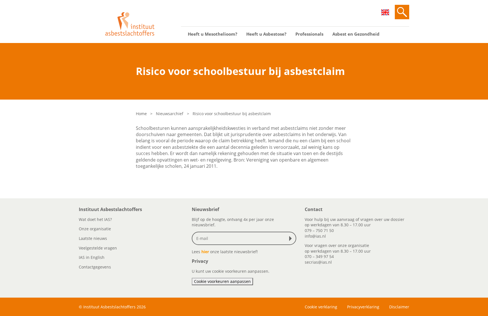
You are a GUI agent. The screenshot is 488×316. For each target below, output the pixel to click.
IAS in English (91, 257)
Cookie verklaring (321, 306)
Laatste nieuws (93, 238)
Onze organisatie (95, 228)
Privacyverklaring (363, 306)
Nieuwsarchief (169, 113)
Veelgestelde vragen (98, 248)
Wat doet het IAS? (95, 219)
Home (141, 113)
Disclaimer (399, 306)
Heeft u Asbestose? (266, 34)
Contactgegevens (95, 267)
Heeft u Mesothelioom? (212, 34)
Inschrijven (291, 238)
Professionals (309, 34)
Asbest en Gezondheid (356, 34)
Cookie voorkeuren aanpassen (222, 281)
